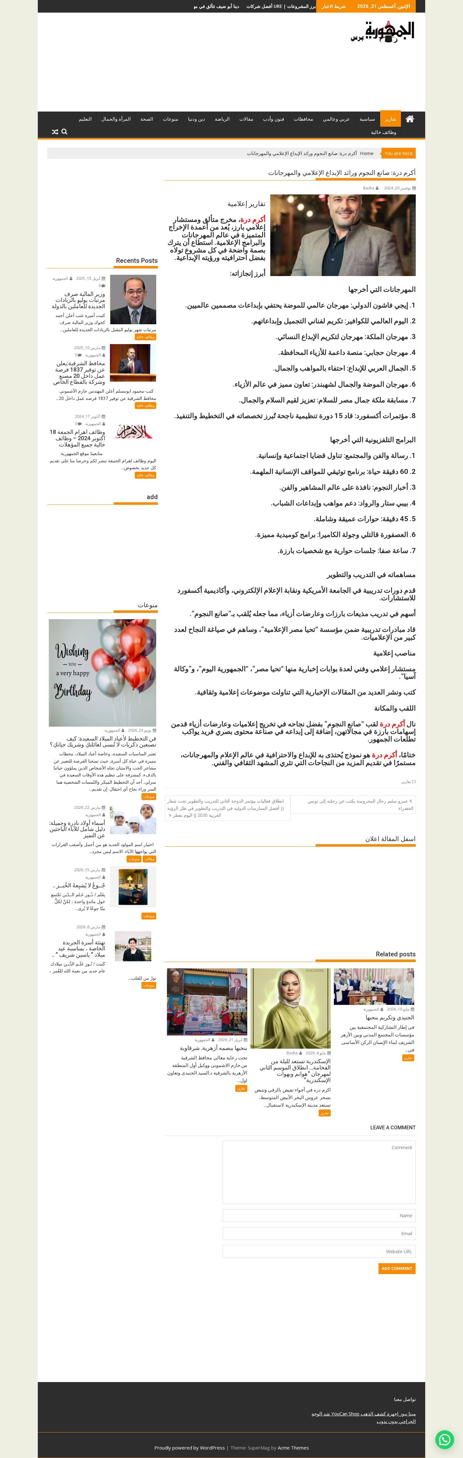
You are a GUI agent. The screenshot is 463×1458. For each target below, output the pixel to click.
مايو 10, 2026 (398, 1009)
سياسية (367, 119)
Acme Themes (293, 1447)
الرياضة (222, 119)
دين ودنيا (196, 119)
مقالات (246, 119)
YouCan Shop (344, 1413)
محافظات (303, 119)
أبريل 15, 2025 (88, 278)
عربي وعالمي (336, 119)
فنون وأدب (273, 119)
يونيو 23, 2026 (140, 730)
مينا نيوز (407, 1413)
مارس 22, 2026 (87, 807)
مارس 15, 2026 (87, 870)
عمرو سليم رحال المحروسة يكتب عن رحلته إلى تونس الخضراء (361, 804)
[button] (444, 1439)
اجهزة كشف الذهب (378, 1413)
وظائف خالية (383, 132)
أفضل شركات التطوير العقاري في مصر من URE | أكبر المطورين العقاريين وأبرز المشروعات (228, 6)
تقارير (390, 119)
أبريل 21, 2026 (230, 1039)
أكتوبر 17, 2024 (88, 416)
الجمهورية (371, 1009)
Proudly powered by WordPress (189, 1447)
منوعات (170, 119)
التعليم (85, 119)
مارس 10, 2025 (87, 347)
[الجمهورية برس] (409, 118)
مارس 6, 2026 (89, 927)
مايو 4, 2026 (316, 1053)
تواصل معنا (405, 1399)
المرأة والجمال (116, 119)
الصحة (146, 119)
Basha (368, 188)
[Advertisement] (172, 64)
